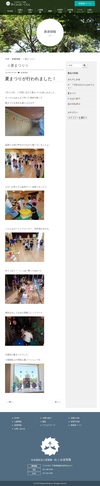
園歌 (44, 422)
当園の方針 (75, 418)
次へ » (57, 402)
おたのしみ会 (74, 79)
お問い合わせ (19, 429)
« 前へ (10, 402)
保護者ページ (76, 425)
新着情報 (24, 73)
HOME (17, 418)
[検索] (85, 65)
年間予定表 (75, 422)
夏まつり (72, 93)
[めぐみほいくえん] (18, 3)
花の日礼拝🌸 (74, 104)
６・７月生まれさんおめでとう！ (81, 86)
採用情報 (17, 425)
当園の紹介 (47, 418)
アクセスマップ (48, 425)
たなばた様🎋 (74, 98)
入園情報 (17, 422)
